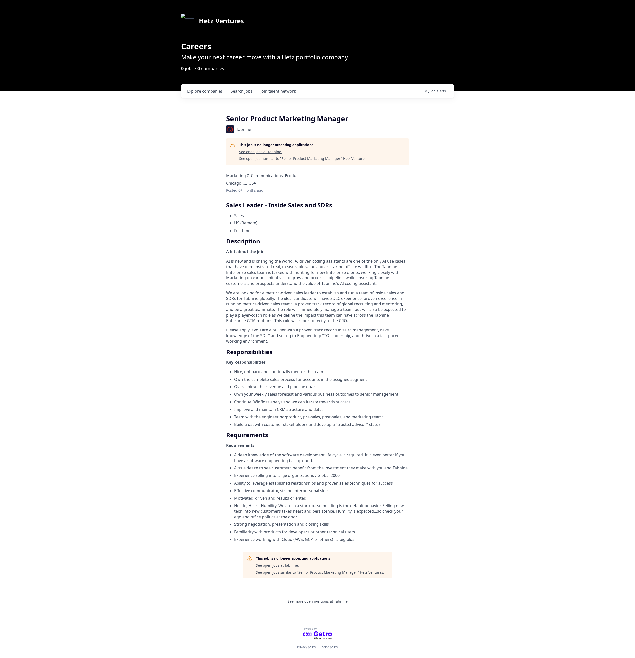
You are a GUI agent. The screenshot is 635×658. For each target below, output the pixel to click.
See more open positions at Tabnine (318, 601)
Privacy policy (306, 647)
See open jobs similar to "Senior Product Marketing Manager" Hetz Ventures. (303, 158)
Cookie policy (329, 647)
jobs (242, 91)
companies (205, 91)
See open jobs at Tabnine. (260, 151)
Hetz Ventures (221, 20)
